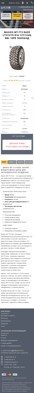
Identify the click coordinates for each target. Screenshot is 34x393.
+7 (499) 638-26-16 (26, 7)
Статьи (3, 338)
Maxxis (24, 86)
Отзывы (11, 162)
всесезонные (24, 118)
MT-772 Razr (24, 89)
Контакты (4, 318)
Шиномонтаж (6, 321)
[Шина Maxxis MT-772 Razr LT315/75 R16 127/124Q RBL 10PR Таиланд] (17, 58)
